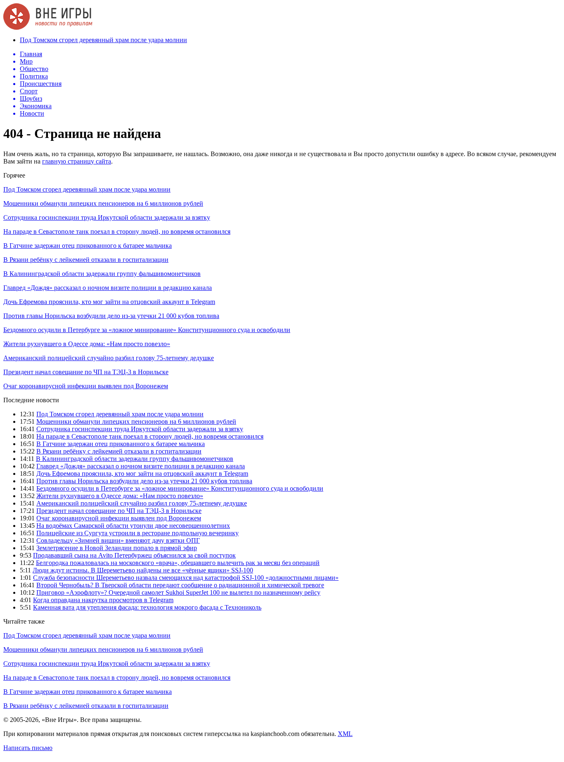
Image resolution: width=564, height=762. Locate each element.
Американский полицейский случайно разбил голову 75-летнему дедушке (108, 357)
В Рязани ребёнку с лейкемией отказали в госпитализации (85, 259)
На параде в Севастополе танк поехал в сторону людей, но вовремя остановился (116, 231)
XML (345, 733)
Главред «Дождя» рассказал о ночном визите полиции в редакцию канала (107, 287)
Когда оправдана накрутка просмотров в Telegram (103, 599)
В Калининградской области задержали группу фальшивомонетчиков (102, 273)
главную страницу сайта (76, 161)
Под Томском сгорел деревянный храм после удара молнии (103, 39)
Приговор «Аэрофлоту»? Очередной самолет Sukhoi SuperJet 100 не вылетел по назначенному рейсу (178, 592)
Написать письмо (27, 747)
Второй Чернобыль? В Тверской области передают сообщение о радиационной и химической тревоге (180, 585)
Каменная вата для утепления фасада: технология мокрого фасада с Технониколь (147, 607)
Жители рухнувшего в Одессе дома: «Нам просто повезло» (86, 343)
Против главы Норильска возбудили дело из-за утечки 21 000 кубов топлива (111, 315)
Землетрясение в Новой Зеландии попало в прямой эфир (116, 547)
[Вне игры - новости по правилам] (47, 27)
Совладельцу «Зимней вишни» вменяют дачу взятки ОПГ (118, 540)
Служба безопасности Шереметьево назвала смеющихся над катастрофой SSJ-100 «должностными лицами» (186, 577)
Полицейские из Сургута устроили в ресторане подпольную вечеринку (137, 532)
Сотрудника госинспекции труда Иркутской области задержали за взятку (106, 217)
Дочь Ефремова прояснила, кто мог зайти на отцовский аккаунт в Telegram (109, 301)
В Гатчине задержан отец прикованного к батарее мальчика (87, 245)
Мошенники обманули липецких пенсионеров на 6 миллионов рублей (103, 203)
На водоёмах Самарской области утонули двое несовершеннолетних (133, 525)
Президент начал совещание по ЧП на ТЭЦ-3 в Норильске (85, 371)
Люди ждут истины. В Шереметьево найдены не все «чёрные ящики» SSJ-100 (143, 570)
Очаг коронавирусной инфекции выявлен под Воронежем (85, 385)
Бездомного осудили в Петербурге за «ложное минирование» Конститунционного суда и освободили (146, 329)
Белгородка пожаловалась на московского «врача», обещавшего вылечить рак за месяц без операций (178, 562)
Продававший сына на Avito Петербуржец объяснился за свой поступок (134, 555)
